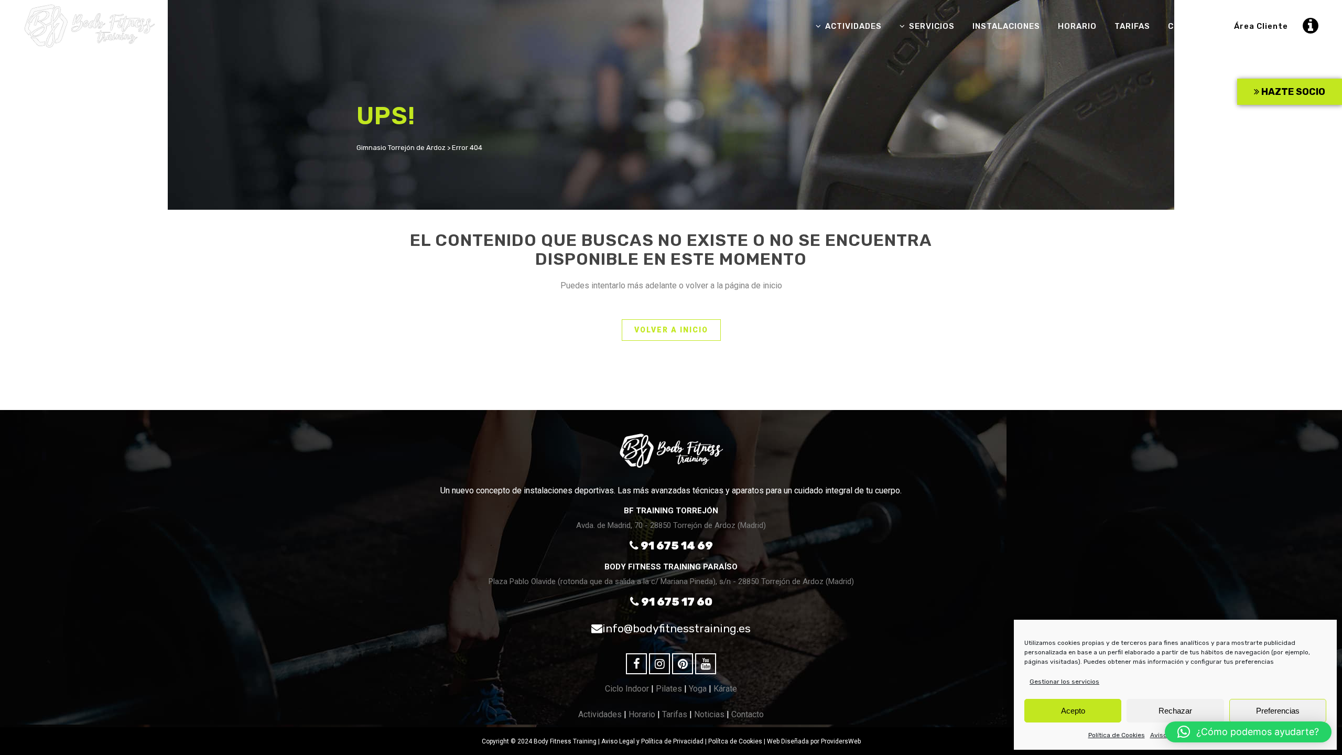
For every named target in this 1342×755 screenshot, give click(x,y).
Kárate (725, 689)
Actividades (600, 714)
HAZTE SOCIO (1292, 92)
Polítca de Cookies (735, 741)
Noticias (709, 714)
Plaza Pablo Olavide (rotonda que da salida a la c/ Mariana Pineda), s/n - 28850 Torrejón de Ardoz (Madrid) (671, 581)
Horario (642, 714)
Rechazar (1175, 710)
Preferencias (1278, 710)
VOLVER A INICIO (671, 330)
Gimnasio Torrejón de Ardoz (401, 148)
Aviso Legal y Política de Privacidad (652, 741)
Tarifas (674, 714)
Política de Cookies (1116, 735)
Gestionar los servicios (1064, 681)
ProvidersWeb (841, 741)
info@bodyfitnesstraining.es (676, 628)
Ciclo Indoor (627, 689)
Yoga (698, 689)
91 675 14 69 (675, 545)
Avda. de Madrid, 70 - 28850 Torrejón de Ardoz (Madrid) (671, 525)
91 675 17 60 (675, 601)
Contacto (747, 714)
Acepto (1073, 710)
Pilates (669, 689)
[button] (1248, 731)
